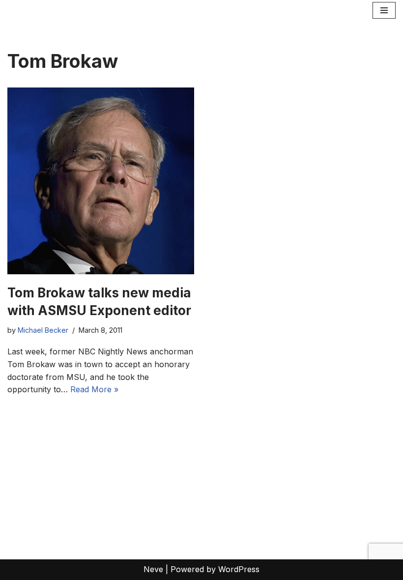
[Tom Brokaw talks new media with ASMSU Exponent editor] (100, 180)
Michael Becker (43, 330)
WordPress (238, 569)
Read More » (94, 389)
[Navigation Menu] (384, 10)
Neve (153, 569)
